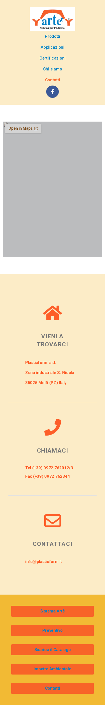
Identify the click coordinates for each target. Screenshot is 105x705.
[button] (52, 36)
